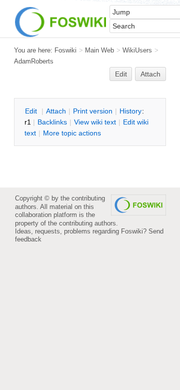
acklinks (52, 122)
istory (131, 111)
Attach (150, 74)
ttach (56, 111)
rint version (92, 111)
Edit (121, 74)
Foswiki (65, 50)
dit (32, 111)
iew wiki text (95, 122)
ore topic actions (72, 133)
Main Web (99, 50)
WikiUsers (137, 50)
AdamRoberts (34, 61)
